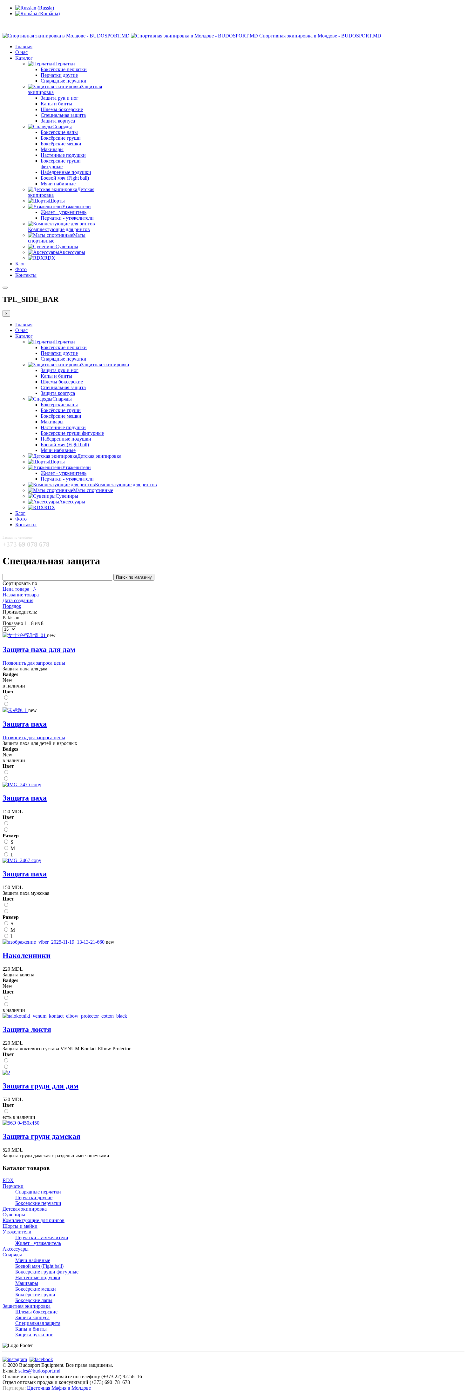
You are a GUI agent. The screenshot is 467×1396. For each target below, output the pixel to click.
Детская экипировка (25, 1209)
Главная (23, 46)
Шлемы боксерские (62, 109)
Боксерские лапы (59, 132)
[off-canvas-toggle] (5, 288)
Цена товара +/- (19, 589)
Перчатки (13, 1186)
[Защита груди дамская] (21, 1123)
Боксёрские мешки (61, 143)
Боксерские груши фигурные (61, 163)
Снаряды (12, 1254)
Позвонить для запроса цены (34, 663)
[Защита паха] (15, 710)
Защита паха (25, 724)
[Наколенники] (54, 942)
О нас (21, 52)
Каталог (24, 58)
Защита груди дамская (41, 1136)
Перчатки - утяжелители (67, 218)
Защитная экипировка (27, 1306)
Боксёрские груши (61, 138)
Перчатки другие (59, 75)
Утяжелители (17, 1231)
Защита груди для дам (40, 1086)
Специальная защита (63, 115)
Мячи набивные (58, 183)
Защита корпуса (58, 120)
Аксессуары (16, 1249)
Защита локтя (27, 1029)
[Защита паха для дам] (25, 635)
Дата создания (18, 600)
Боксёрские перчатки (64, 69)
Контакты (26, 275)
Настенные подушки (63, 155)
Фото (21, 269)
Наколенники (27, 955)
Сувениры (14, 1214)
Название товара (21, 594)
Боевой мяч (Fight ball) (65, 178)
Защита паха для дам (39, 649)
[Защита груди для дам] (6, 1072)
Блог (20, 263)
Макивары (52, 149)
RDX (8, 1180)
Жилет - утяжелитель (63, 212)
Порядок (12, 606)
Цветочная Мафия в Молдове (59, 1388)
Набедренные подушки (66, 172)
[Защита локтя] (65, 1016)
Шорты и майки (20, 1226)
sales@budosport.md (39, 1370)
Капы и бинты (56, 103)
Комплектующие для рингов (33, 1220)
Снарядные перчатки (63, 80)
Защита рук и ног (59, 98)
